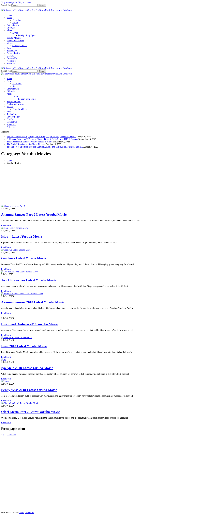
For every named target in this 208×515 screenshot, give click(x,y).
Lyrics (15, 33)
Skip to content (24, 2)
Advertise (11, 63)
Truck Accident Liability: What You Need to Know (30, 141)
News (9, 17)
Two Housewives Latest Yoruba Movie (28, 280)
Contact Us (12, 58)
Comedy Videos (19, 45)
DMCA (10, 56)
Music (9, 30)
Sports (15, 22)
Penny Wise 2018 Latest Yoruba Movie (29, 390)
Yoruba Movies (14, 38)
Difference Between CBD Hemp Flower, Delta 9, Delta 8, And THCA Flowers (42, 139)
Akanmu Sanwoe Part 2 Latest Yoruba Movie (34, 214)
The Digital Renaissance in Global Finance (26, 144)
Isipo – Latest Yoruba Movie (21, 236)
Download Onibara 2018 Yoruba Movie (29, 324)
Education (17, 20)
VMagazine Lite (26, 512)
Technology (12, 50)
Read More (6, 225)
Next (13, 434)
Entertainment (13, 25)
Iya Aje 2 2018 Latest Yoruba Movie (27, 368)
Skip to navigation (9, 2)
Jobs (9, 48)
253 (9, 434)
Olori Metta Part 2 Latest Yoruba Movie (30, 412)
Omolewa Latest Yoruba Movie (23, 258)
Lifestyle (11, 27)
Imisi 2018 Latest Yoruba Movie (24, 346)
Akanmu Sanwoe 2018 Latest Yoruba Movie (32, 302)
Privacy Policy (13, 53)
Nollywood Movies (15, 40)
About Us (11, 61)
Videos (10, 43)
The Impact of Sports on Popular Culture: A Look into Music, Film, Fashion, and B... (45, 147)
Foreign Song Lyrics (27, 35)
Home (9, 15)
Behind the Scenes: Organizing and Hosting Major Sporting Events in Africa (41, 136)
